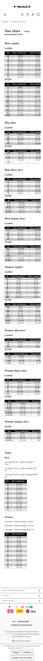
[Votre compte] (32, 14)
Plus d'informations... (28, 648)
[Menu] (5, 14)
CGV (13, 621)
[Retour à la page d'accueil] (21, 6)
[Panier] (38, 14)
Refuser (16, 652)
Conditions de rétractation (21, 625)
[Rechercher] (22, 14)
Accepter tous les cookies (22, 658)
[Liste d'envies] (27, 14)
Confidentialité (23, 621)
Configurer (27, 652)
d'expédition (8, 634)
